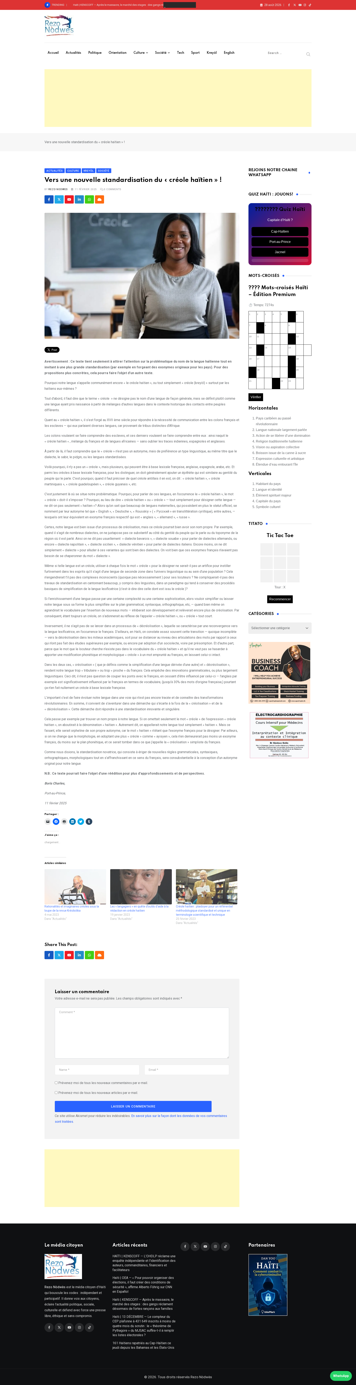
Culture (139, 53)
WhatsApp (341, 1376)
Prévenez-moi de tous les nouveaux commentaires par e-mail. (103, 1083)
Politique (95, 53)
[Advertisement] (178, 98)
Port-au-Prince (280, 242)
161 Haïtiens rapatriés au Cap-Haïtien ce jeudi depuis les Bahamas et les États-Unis (143, 1345)
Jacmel (280, 252)
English (229, 53)
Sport (195, 53)
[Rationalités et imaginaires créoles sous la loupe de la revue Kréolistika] (75, 886)
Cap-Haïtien (280, 231)
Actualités (73, 53)
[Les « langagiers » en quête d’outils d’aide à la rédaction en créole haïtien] (141, 886)
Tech (180, 53)
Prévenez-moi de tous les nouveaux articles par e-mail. (98, 1093)
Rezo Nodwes (58, 189)
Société (160, 53)
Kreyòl (212, 53)
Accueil (53, 53)
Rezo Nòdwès (201, 1377)
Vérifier (256, 397)
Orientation (117, 53)
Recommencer (280, 599)
